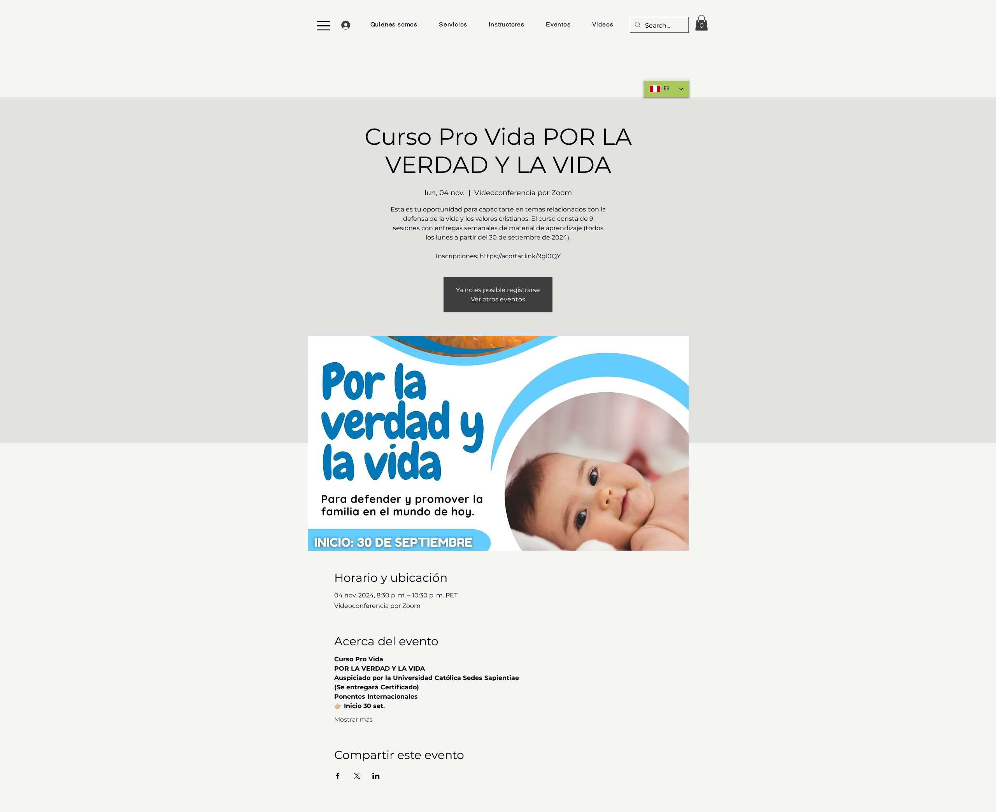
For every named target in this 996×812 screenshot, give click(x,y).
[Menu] (323, 25)
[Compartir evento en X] (357, 776)
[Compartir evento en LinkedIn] (376, 776)
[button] (507, 24)
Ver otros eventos (498, 299)
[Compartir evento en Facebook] (338, 776)
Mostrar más (353, 719)
